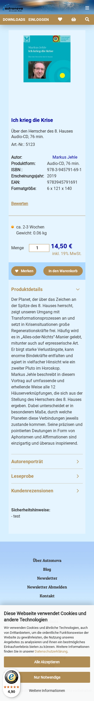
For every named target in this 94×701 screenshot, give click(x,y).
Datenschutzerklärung (51, 651)
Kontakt (47, 595)
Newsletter (47, 578)
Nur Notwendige (47, 677)
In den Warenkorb (63, 271)
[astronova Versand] (10, 7)
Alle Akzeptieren (47, 662)
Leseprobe (22, 476)
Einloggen (38, 19)
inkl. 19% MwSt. (66, 253)
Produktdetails (27, 289)
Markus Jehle (64, 157)
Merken (26, 271)
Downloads (14, 19)
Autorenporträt (27, 461)
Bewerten (19, 203)
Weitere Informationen (47, 690)
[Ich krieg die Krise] (47, 59)
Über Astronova (47, 560)
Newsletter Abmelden (47, 587)
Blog (47, 569)
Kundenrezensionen (32, 490)
